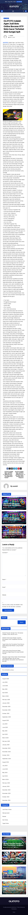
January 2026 (5, 703)
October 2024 (5, 755)
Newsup (22, 907)
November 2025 (6, 710)
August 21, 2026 (8, 892)
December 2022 (6, 800)
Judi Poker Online (6, 809)
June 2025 (5, 727)
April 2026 (5, 692)
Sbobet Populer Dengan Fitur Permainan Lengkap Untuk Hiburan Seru (13, 845)
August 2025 (5, 720)
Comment (5, 552)
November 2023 (6, 793)
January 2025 (5, 744)
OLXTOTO (14, 6)
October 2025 (5, 713)
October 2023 (5, 796)
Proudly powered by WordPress (9, 907)
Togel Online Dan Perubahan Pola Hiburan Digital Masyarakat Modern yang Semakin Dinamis (13, 646)
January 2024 (6, 786)
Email (4, 587)
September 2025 (6, 717)
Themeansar (13, 908)
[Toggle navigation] (13, 11)
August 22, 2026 (8, 877)
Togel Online (5, 823)
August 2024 (5, 762)
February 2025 (6, 741)
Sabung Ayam (5, 813)
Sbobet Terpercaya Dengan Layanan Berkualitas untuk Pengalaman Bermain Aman (12, 639)
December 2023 (6, 790)
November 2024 (6, 751)
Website (4, 595)
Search (4, 617)
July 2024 (4, 765)
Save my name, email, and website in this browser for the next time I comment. (12, 605)
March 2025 (5, 737)
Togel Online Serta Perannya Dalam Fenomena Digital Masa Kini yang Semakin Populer (13, 652)
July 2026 (4, 682)
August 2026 (5, 678)
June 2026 (5, 685)
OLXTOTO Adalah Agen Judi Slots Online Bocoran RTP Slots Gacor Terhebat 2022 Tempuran (19, 474)
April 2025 (5, 734)
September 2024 (6, 758)
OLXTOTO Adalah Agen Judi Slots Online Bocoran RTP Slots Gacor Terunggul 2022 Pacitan (9, 474)
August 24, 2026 (8, 847)
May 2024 (4, 772)
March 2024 (5, 779)
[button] (23, 11)
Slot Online (6, 18)
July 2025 (4, 724)
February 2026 (6, 699)
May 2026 (4, 689)
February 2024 (6, 783)
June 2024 (5, 769)
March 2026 (5, 696)
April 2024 (5, 776)
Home (14, 912)
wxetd (11, 35)
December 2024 (6, 748)
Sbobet (4, 816)
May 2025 (4, 730)
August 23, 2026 (8, 862)
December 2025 (6, 706)
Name (4, 579)
